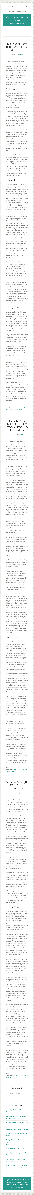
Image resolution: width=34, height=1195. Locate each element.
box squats (14, 769)
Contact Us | (17, 1179)
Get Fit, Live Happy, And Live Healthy (16, 1148)
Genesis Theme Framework (13, 1184)
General (13, 406)
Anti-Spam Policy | (9, 1179)
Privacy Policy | (11, 1182)
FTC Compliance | (25, 1181)
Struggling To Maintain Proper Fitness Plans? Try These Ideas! (17, 425)
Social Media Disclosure (21, 1182)
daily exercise (21, 769)
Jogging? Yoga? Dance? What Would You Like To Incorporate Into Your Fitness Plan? (16, 1168)
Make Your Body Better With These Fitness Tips (17, 47)
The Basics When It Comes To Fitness (17, 1129)
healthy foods (23, 1075)
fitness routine (15, 1075)
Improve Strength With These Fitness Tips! (17, 785)
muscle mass (19, 409)
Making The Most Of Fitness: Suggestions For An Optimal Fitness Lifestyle (16, 1142)
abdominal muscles (17, 407)
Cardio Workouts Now (17, 18)
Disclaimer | (8, 1181)
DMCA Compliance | (16, 1181)
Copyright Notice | (24, 1179)
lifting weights (12, 409)
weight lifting (12, 771)
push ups (25, 409)
